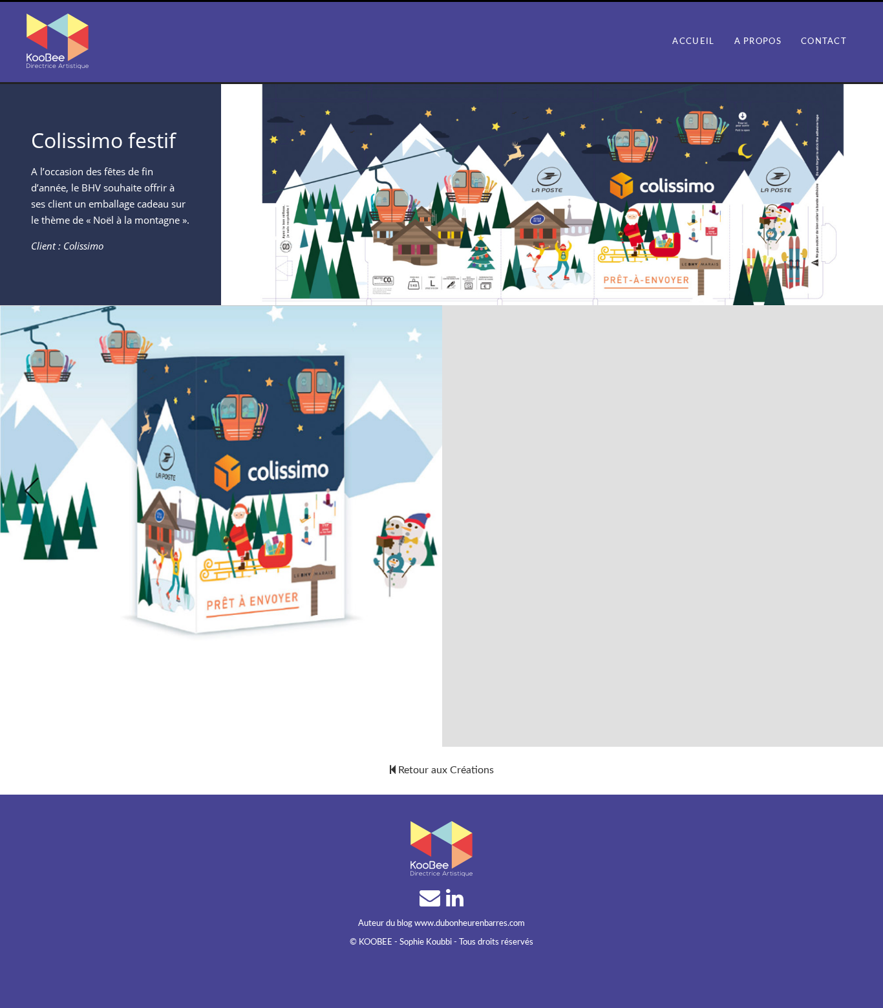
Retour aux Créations (445, 770)
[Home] (58, 37)
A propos (758, 42)
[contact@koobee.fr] (431, 901)
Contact (824, 42)
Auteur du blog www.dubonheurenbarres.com (441, 923)
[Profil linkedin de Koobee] (454, 901)
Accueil (693, 42)
